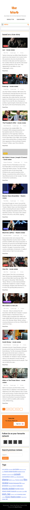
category (4, 474)
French (23, 483)
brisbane (20, 471)
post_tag (6, 494)
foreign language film (15, 483)
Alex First (6, 52)
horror (14, 486)
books (15, 471)
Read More (5, 70)
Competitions (7, 301)
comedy (17, 474)
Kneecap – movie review (10, 86)
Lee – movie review (8, 50)
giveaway (5, 486)
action (6, 469)
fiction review (19, 480)
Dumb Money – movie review (11, 342)
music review (19, 491)
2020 (3, 469)
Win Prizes (6, 308)
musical (13, 491)
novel (23, 491)
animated (11, 469)
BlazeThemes (18, 507)
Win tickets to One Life (10, 306)
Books (5, 153)
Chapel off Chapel (10, 474)
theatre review (16, 497)
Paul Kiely (6, 200)
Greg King (6, 89)
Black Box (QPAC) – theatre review (13, 233)
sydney (3, 497)
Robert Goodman (8, 162)
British (23, 471)
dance (15, 476)
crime (12, 477)
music (9, 491)
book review (8, 471)
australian (16, 469)
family (10, 480)
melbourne (19, 486)
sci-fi (16, 494)
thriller (3, 499)
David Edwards (7, 125)
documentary (20, 477)
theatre (7, 497)
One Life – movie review (10, 269)
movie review (8, 488)
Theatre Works (23, 497)
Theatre (6, 192)
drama (5, 479)
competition (6, 477)
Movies (5, 46)
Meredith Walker (7, 235)
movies (17, 489)
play (26, 491)
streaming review (21, 494)
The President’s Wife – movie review (14, 123)
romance (12, 494)
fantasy (13, 480)
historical (11, 485)
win (7, 499)
